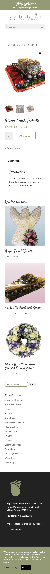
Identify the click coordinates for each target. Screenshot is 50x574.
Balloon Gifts (11, 413)
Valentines (10, 458)
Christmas (10, 417)
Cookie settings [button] (11, 567)
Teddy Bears (11, 449)
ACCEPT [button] (25, 567)
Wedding (9, 462)
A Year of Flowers (13, 400)
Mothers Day (11, 440)
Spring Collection (13, 444)
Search (32, 384)
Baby (7, 409)
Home (7, 44)
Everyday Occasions (14, 422)
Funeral (15, 44)
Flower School (11, 426)
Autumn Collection (14, 404)
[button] (40, 53)
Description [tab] (14, 160)
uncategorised (12, 453)
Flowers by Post (12, 431)
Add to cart (25, 135)
